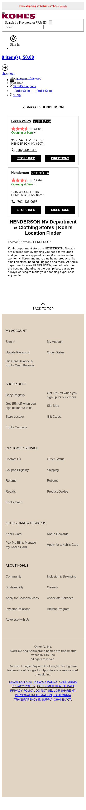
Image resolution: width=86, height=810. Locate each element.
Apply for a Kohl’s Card (62, 544)
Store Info (26, 158)
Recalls (11, 491)
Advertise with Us (18, 619)
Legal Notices (20, 681)
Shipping (53, 470)
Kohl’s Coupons (16, 427)
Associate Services (60, 598)
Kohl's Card (14, 534)
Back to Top (43, 308)
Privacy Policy (46, 681)
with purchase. (43, 6)
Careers (52, 587)
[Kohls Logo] (19, 17)
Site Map (53, 405)
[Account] (13, 40)
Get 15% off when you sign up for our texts (21, 405)
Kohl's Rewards (57, 534)
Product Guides (57, 491)
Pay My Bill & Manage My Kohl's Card (21, 544)
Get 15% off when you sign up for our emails (62, 395)
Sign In (10, 341)
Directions (60, 158)
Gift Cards (54, 416)
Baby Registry (15, 395)
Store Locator (15, 416)
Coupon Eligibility (17, 470)
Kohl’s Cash (14, 502)
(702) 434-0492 (26, 150)
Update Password (18, 352)
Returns (11, 480)
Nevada (26, 242)
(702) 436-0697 (26, 201)
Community (14, 576)
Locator (13, 242)
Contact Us (13, 459)
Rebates (52, 480)
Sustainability (15, 587)
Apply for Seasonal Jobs (22, 598)
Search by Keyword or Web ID (26, 22)
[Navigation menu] (3, 13)
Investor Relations (18, 609)
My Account (55, 341)
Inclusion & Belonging (61, 576)
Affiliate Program (58, 609)
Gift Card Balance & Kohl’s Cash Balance (20, 363)
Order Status (55, 459)
